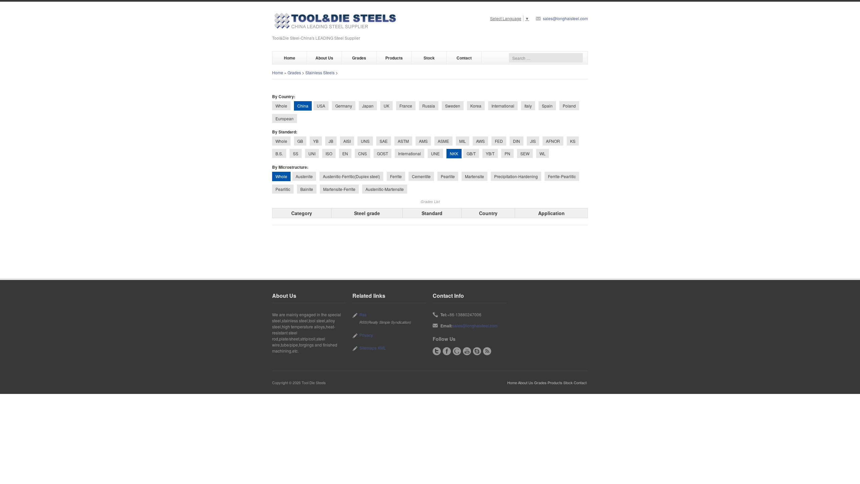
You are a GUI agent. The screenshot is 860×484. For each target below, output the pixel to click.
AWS (480, 141)
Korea (475, 106)
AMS (423, 141)
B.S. (279, 153)
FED (499, 141)
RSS (487, 351)
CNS (362, 153)
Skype (477, 351)
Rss (363, 314)
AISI (347, 141)
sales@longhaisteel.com (565, 18)
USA (321, 106)
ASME (443, 141)
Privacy (366, 335)
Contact (464, 58)
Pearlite (448, 176)
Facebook (447, 351)
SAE (384, 141)
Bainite (306, 189)
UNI (311, 153)
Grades (359, 58)
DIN (516, 141)
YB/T (490, 153)
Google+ (457, 351)
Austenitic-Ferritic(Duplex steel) (351, 176)
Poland (569, 106)
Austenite (304, 176)
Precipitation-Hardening (516, 176)
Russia (428, 106)
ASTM (403, 141)
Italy (528, 106)
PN (507, 153)
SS (295, 153)
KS (572, 141)
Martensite (474, 176)
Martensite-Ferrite (339, 189)
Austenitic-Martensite (385, 189)
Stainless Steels (320, 72)
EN (345, 153)
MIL (462, 141)
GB (300, 141)
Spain (547, 106)
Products (394, 58)
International (502, 106)
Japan (368, 106)
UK (386, 106)
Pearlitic (282, 189)
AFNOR (553, 141)
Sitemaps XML (372, 348)
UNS (365, 141)
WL (543, 153)
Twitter (437, 351)
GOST (382, 153)
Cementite (421, 176)
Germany (343, 106)
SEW (524, 153)
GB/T (471, 153)
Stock (429, 58)
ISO (329, 153)
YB (315, 141)
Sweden (452, 106)
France (405, 106)
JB (331, 141)
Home (289, 58)
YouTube (467, 351)
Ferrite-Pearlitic (562, 176)
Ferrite (396, 176)
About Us (324, 58)
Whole (281, 106)
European (284, 118)
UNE (435, 153)
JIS (533, 141)
